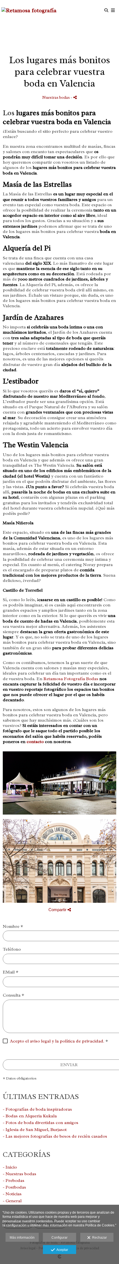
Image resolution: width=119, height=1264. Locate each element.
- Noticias (12, 1194)
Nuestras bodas (56, 97)
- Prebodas (13, 1180)
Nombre (13, 926)
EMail (10, 972)
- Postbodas (14, 1187)
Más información (22, 1238)
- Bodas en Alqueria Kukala (30, 1116)
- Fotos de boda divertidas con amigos (40, 1122)
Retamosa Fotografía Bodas (70, 679)
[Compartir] (75, 97)
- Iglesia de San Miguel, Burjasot (35, 1129)
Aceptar (61, 1250)
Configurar (59, 1238)
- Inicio (10, 1167)
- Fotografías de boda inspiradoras (37, 1109)
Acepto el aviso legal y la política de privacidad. (57, 1041)
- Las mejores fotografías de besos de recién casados (55, 1136)
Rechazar (98, 1238)
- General (12, 1201)
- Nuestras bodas (19, 1174)
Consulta (13, 995)
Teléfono (12, 949)
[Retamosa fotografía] (28, 10)
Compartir (58, 909)
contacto (35, 741)
